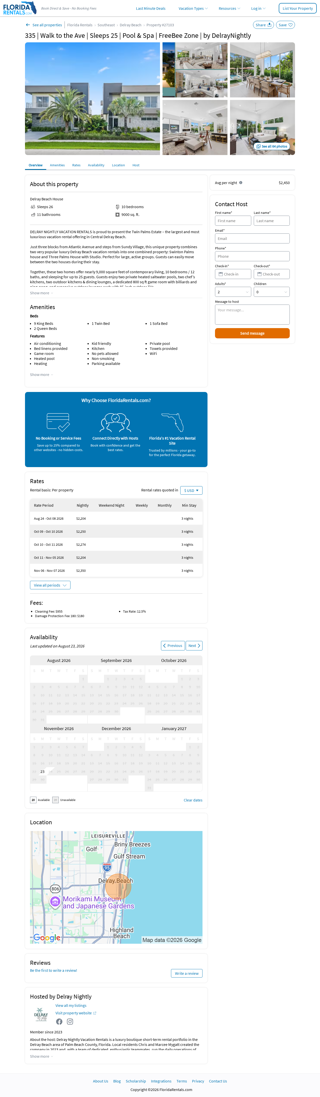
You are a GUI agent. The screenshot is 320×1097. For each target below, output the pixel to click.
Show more (39, 292)
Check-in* (222, 266)
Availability (96, 165)
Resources (227, 8)
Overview (35, 165)
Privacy (198, 1080)
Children (260, 284)
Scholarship (136, 1080)
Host (136, 165)
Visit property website (74, 1012)
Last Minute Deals (151, 8)
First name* (223, 212)
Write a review (186, 973)
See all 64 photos (274, 146)
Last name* (262, 212)
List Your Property (298, 8)
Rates (76, 165)
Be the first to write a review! (53, 970)
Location (118, 165)
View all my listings (71, 1005)
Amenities (57, 165)
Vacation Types (191, 8)
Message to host (227, 301)
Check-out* (262, 266)
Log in (256, 8)
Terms (181, 1080)
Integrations (161, 1080)
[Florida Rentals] (19, 15)
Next (192, 645)
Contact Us (218, 1080)
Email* (220, 230)
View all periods (47, 585)
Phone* (220, 248)
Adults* (220, 284)
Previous (175, 645)
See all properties (47, 24)
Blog (117, 1080)
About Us (100, 1080)
